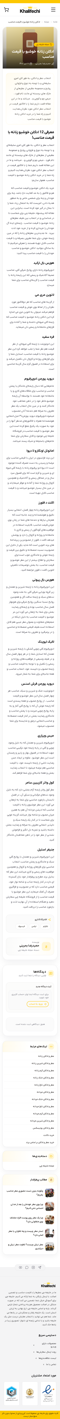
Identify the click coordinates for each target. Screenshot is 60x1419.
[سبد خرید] (6, 9)
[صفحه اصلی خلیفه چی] (30, 9)
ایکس (34, 926)
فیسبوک (21, 926)
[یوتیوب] (20, 1267)
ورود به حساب (36, 1004)
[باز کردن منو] (53, 9)
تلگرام (45, 926)
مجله (46, 21)
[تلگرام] (39, 1267)
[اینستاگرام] (33, 1267)
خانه (55, 21)
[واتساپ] (26, 1267)
